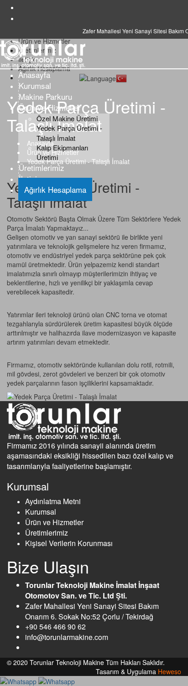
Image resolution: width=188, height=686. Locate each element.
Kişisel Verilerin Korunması (69, 543)
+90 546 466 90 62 (55, 626)
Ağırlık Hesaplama (55, 189)
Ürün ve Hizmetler (50, 107)
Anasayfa (34, 74)
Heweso (169, 671)
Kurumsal (35, 85)
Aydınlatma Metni (53, 501)
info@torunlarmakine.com (66, 637)
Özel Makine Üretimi (67, 118)
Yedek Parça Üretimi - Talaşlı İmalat (69, 132)
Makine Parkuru (45, 96)
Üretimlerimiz (41, 167)
